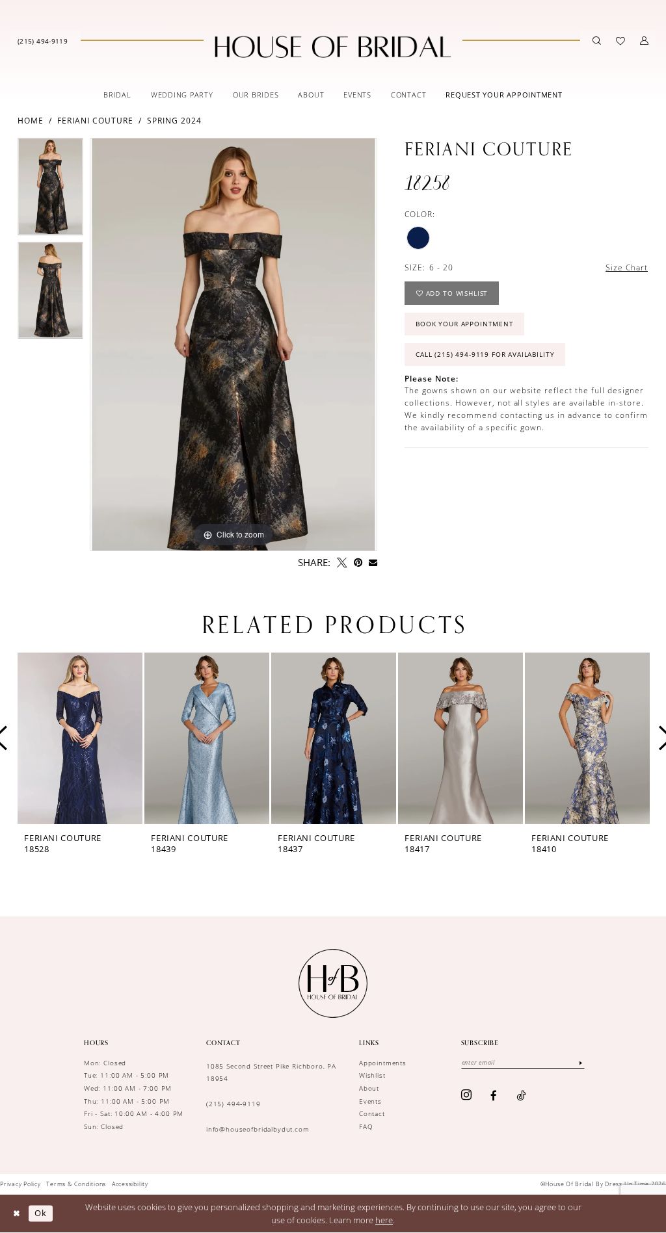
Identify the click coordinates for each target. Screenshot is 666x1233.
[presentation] (80, 738)
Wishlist (372, 1075)
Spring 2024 (174, 120)
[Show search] (597, 40)
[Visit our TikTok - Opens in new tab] (521, 1095)
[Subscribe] (581, 1063)
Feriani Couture (95, 120)
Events (370, 1101)
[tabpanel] (50, 190)
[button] (644, 40)
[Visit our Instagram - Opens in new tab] (466, 1095)
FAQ (366, 1126)
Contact (372, 1113)
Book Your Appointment (465, 323)
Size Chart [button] (627, 267)
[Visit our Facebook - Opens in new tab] (494, 1095)
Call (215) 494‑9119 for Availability (485, 354)
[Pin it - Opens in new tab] (358, 562)
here (384, 1220)
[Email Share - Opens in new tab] (373, 562)
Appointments (382, 1062)
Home (31, 120)
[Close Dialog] (16, 1213)
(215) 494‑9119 (233, 1103)
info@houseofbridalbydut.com (258, 1129)
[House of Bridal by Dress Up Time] (333, 47)
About (369, 1088)
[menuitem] (42, 40)
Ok (40, 1213)
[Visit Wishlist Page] (621, 40)
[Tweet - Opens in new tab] (342, 562)
